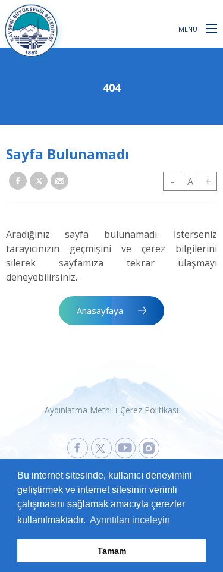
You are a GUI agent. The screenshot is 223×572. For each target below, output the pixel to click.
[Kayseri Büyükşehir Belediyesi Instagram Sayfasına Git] (149, 448)
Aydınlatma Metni (78, 410)
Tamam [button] (112, 550)
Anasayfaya (100, 310)
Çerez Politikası (149, 410)
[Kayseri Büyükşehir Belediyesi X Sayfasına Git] (101, 448)
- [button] (172, 181)
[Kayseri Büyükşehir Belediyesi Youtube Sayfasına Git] (125, 448)
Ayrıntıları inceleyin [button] (130, 520)
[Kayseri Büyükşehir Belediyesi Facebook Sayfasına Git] (77, 448)
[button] (211, 28)
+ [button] (208, 181)
